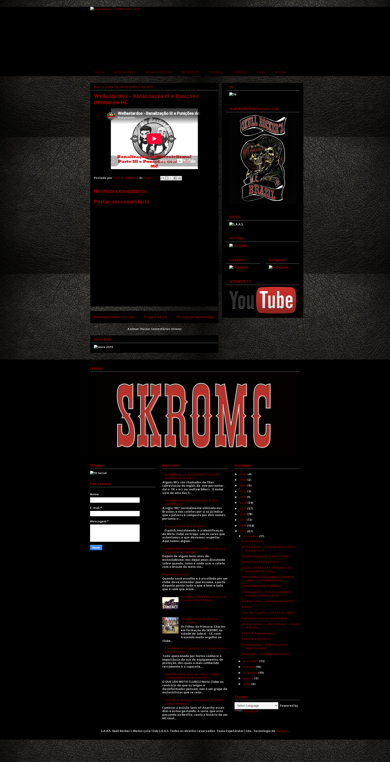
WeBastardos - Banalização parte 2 (268, 601)
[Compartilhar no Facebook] (175, 178)
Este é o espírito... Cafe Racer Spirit (268, 612)
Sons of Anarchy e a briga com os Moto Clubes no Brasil (194, 701)
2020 (243, 502)
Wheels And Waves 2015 (260, 562)
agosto (248, 678)
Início (99, 72)
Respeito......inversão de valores (266, 654)
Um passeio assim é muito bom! (265, 556)
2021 (243, 497)
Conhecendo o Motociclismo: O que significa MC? (191, 502)
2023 (243, 485)
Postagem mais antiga (195, 317)
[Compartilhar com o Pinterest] (179, 178)
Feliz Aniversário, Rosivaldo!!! (264, 618)
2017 (243, 519)
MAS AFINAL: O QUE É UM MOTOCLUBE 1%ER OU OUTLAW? (192, 476)
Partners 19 (190, 72)
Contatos (240, 72)
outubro (249, 667)
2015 (243, 531)
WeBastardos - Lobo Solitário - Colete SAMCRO (270, 625)
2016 (243, 525)
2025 (243, 474)
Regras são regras (176, 574)
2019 (243, 508)
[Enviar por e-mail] (162, 178)
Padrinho (216, 72)
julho (247, 684)
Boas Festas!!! (252, 541)
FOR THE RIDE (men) (256, 639)
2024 (243, 480)
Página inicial (155, 317)
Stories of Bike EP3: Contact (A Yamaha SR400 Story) (204, 598)
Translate (251, 711)
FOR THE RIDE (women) (259, 633)
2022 (243, 491)
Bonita (247, 607)
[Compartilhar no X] (171, 178)
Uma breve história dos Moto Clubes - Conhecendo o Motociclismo (193, 676)
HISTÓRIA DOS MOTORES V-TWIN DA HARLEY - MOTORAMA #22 (268, 578)
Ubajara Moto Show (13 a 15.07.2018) (199, 620)
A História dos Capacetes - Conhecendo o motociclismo (196, 650)
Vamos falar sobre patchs (184, 526)
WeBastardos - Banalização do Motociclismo (265, 646)
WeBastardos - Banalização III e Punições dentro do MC (266, 593)
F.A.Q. (261, 72)
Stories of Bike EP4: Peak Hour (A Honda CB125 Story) (266, 569)
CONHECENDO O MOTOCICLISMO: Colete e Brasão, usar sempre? (195, 550)
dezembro (251, 536)
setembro (250, 672)
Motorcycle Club (159, 72)
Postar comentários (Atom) (160, 329)
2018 (243, 514)
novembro (251, 661)
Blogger (282, 731)
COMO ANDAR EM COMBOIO (261, 586)
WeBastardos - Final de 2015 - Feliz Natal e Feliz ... (268, 548)
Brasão (280, 72)
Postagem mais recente (114, 317)
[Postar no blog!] (167, 178)
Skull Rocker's (125, 72)
